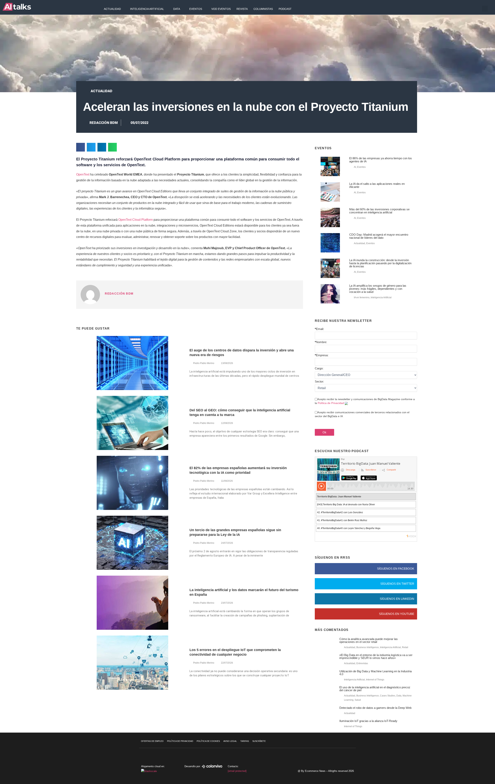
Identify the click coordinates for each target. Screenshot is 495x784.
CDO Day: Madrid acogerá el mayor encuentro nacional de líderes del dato (378, 236)
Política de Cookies (208, 741)
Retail (405, 647)
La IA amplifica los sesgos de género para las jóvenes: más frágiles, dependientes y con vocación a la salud (377, 288)
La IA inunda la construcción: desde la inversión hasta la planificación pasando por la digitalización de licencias (380, 263)
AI (355, 167)
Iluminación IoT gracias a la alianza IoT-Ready (368, 721)
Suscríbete (259, 741)
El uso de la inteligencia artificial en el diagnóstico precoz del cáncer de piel (374, 689)
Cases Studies (387, 695)
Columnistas (263, 8)
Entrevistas (362, 663)
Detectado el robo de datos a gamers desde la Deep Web (375, 707)
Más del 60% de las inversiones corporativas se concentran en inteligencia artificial (379, 211)
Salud (358, 700)
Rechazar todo (471, 761)
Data (176, 8)
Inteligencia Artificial (147, 8)
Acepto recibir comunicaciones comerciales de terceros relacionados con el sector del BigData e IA (362, 414)
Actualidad (112, 8)
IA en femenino (362, 297)
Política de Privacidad (331, 403)
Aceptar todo (471, 753)
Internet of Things (375, 679)
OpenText (82, 174)
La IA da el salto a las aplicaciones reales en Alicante (377, 185)
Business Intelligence (367, 647)
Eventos (195, 8)
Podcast (285, 8)
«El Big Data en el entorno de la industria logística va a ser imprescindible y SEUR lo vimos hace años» (375, 656)
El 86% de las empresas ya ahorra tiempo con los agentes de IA (380, 160)
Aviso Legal (230, 741)
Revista (242, 8)
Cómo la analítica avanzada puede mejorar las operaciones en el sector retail (368, 640)
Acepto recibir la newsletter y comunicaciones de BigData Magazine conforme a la (365, 401)
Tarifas (244, 741)
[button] (485, 9)
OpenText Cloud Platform (135, 219)
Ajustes (471, 769)
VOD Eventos (221, 8)
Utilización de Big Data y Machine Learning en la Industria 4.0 (375, 673)
